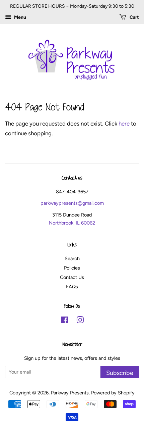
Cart (134, 17)
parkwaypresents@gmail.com (72, 203)
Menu (19, 17)
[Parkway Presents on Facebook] (64, 321)
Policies (72, 268)
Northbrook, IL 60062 (72, 223)
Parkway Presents (70, 393)
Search (72, 258)
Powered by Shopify (113, 393)
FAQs (72, 287)
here (124, 123)
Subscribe (119, 372)
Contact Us (72, 277)
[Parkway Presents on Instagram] (80, 321)
